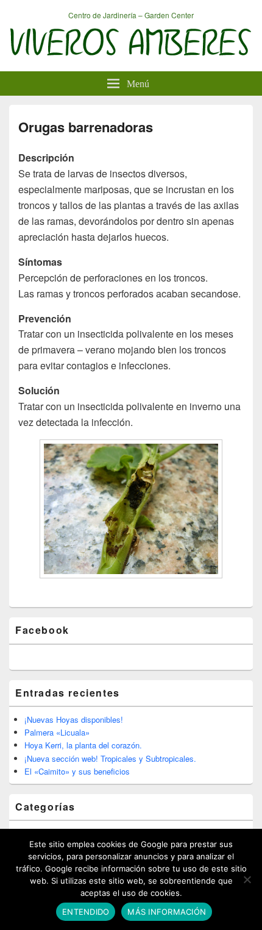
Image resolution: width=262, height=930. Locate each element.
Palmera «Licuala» (57, 732)
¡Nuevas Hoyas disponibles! (73, 719)
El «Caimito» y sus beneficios (77, 771)
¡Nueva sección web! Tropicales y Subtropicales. (110, 758)
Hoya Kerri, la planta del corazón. (83, 745)
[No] (247, 879)
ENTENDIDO (85, 912)
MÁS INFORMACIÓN (166, 912)
